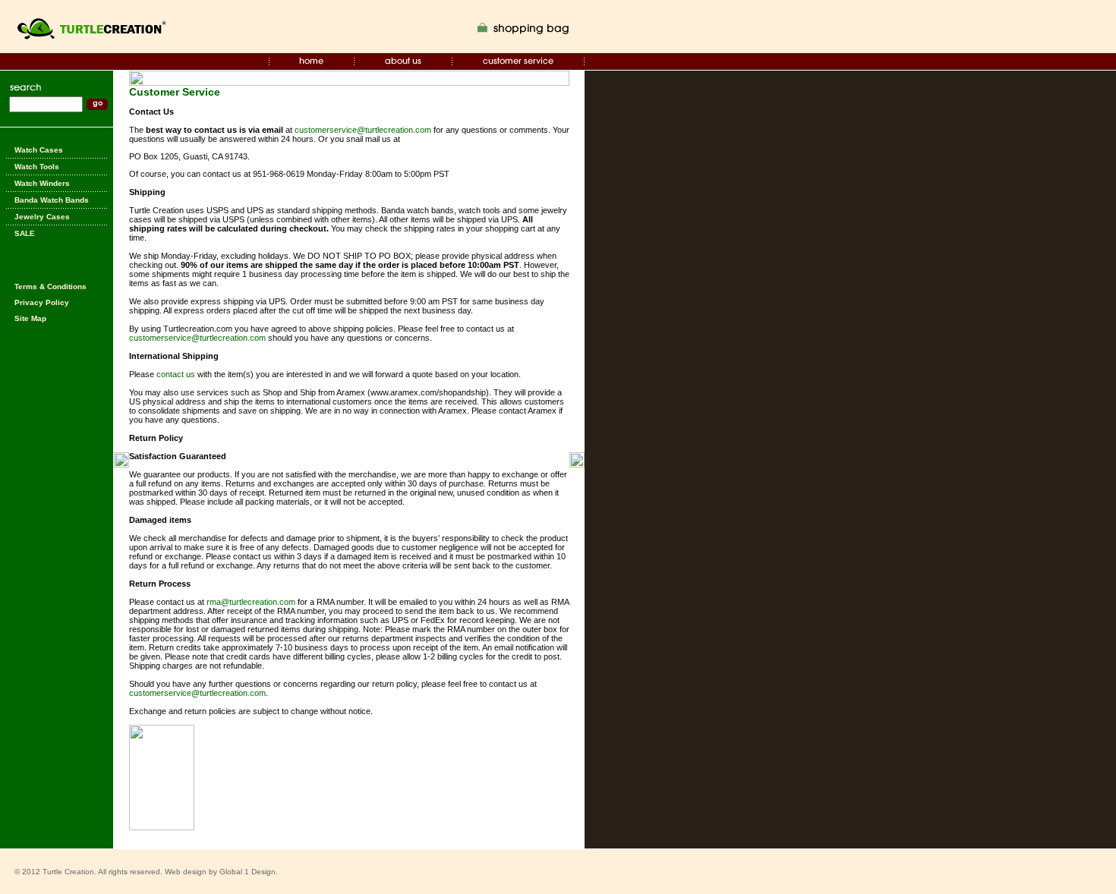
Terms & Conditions (50, 286)
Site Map (30, 318)
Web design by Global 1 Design (220, 871)
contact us (175, 374)
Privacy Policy (41, 302)
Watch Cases (38, 150)
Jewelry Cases (42, 216)
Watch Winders (42, 183)
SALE (24, 233)
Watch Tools (36, 166)
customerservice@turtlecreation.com (363, 129)
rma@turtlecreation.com (250, 601)
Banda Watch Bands (51, 200)
